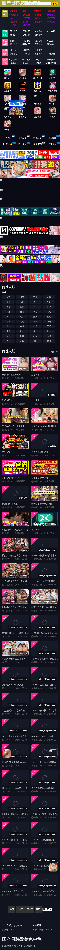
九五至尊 (35, 400)
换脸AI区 (26, 44)
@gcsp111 (7, 929)
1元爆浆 (52, 138)
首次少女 (26, 54)
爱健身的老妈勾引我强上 (13, 426)
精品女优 (51, 41)
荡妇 (35, 316)
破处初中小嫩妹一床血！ (13, 374)
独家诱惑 (13, 54)
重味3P (14, 50)
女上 (8, 336)
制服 (8, 311)
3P (35, 341)
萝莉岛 (14, 63)
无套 (22, 341)
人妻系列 (26, 50)
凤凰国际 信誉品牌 (39, 478)
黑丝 (49, 307)
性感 (35, 297)
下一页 (30, 909)
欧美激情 (38, 35)
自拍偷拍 (38, 31)
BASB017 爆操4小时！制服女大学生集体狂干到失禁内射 (27, 840)
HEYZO (51, 50)
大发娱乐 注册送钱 (39, 452)
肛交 (49, 331)
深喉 (49, 326)
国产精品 (13, 31)
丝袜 (35, 307)
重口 (49, 341)
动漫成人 (51, 44)
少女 (8, 326)
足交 (8, 331)
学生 (8, 321)
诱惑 (8, 302)
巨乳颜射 (51, 54)
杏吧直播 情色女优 (10, 478)
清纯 (22, 302)
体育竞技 (7, 138)
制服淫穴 (13, 41)
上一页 (20, 909)
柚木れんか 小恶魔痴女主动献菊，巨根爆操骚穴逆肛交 (27, 788)
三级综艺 (38, 44)
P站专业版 (13, 60)
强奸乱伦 (38, 41)
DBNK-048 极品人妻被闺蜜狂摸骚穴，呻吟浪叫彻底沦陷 (27, 814)
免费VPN (35, 529)
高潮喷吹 (38, 54)
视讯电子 (22, 144)
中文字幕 (51, 31)
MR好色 (38, 63)
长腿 (22, 307)
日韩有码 (26, 31)
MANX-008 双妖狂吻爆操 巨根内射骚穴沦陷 (22, 633)
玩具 (22, 311)
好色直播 (35, 374)
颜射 (22, 336)
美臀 (8, 307)
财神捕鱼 (52, 144)
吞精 (35, 336)
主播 (22, 326)
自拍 (22, 297)
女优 (22, 316)
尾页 (38, 909)
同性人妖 (13, 44)
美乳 (35, 302)
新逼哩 (39, 60)
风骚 (49, 297)
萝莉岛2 (26, 63)
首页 (12, 909)
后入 (35, 331)
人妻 (35, 321)
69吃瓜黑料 (51, 63)
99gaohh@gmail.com (42, 929)
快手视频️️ (26, 60)
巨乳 (49, 302)
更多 (53, 351)
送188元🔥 (7, 144)
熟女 (49, 316)
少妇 (49, 321)
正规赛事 (22, 138)
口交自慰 (26, 41)
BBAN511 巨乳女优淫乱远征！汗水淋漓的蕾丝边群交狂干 (28, 891)
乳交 (22, 331)
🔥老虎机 (37, 144)
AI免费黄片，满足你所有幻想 (15, 529)
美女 (22, 321)
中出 (49, 336)
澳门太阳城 (7, 400)
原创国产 (13, 35)
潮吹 (8, 316)
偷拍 (8, 297)
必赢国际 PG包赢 (10, 504)
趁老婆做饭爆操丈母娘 (41, 504)
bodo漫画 (51, 60)
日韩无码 (26, 35)
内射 (8, 341)
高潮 (49, 311)
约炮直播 (6, 452)
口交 (35, 326)
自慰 (35, 311)
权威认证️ (37, 138)
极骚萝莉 (38, 50)
